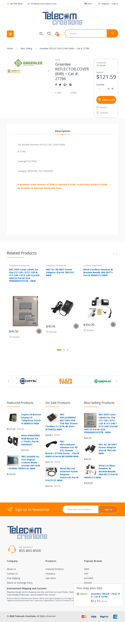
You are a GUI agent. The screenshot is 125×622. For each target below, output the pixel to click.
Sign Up (108, 509)
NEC (86, 573)
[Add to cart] (39, 331)
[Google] (65, 84)
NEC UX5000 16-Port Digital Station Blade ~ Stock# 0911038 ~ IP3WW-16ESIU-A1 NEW (23, 462)
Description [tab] (62, 131)
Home (10, 48)
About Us (11, 569)
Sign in (115, 3)
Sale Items (50, 578)
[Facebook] (56, 84)
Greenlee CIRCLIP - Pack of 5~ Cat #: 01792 (105, 595)
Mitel (86, 569)
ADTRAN (88, 578)
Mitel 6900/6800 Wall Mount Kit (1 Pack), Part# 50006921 (30, 440)
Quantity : (100, 84)
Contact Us (12, 573)
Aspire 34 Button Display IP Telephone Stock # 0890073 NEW (31, 419)
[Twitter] (60, 84)
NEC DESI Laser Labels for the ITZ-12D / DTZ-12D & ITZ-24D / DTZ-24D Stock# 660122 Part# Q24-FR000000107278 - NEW (24, 275)
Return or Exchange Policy (20, 582)
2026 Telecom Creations (22, 616)
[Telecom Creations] (62, 18)
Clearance (50, 573)
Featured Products (54, 569)
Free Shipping (13, 578)
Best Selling (26, 48)
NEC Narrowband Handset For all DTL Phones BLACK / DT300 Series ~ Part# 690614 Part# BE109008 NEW (62, 449)
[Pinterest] (70, 84)
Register (105, 3)
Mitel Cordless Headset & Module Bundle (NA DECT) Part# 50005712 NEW (98, 272)
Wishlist (103, 107)
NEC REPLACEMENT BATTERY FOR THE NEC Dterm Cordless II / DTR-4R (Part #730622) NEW (61, 422)
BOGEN (88, 582)
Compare (104, 112)
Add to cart (108, 99)
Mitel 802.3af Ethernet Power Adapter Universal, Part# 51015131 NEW (62, 474)
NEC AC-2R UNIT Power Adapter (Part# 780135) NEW (60, 272)
